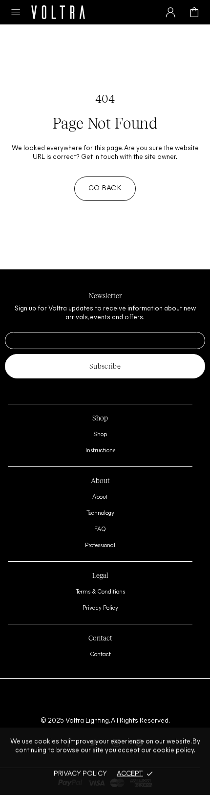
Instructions (100, 451)
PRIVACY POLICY (80, 773)
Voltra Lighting (58, 12)
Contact (100, 655)
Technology (100, 513)
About (100, 497)
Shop (100, 435)
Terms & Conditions (100, 592)
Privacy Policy (100, 608)
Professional (100, 546)
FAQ (100, 529)
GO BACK (105, 188)
